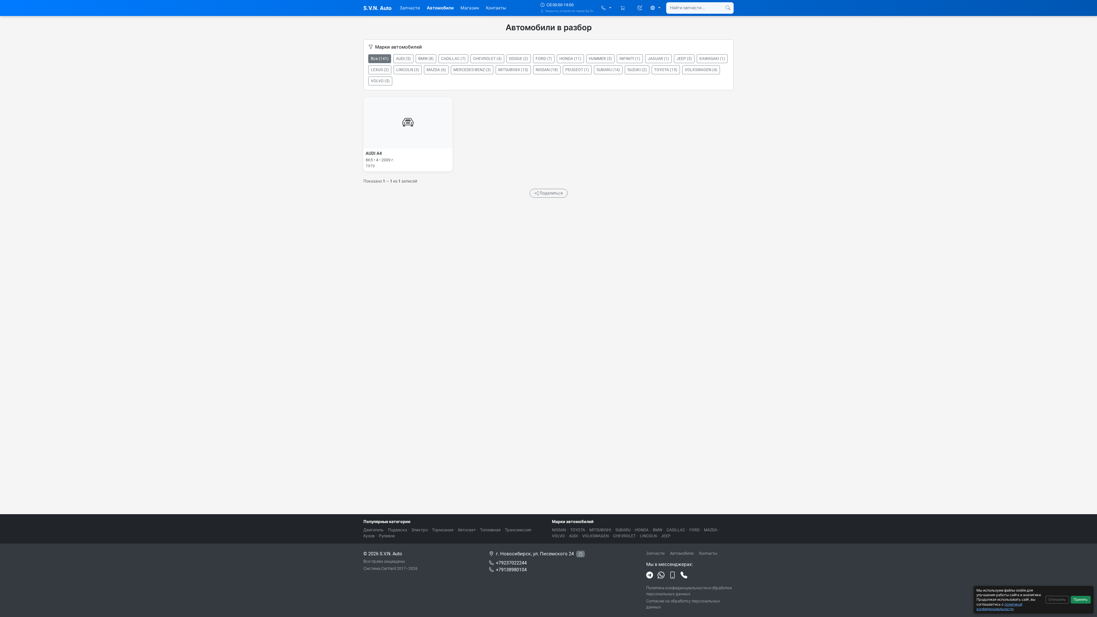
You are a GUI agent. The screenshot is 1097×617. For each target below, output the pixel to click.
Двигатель (373, 530)
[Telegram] (649, 575)
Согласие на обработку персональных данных (683, 604)
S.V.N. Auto (377, 8)
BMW (657, 530)
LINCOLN (648, 536)
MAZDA (710, 530)
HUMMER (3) (600, 58)
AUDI (573, 536)
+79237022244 (511, 563)
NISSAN (559, 530)
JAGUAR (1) (658, 58)
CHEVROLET (624, 536)
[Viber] (672, 575)
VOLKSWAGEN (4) (701, 69)
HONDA (641, 530)
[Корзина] (623, 8)
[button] (606, 8)
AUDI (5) (403, 58)
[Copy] (580, 554)
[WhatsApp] (661, 575)
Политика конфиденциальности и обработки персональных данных (689, 591)
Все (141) (380, 58)
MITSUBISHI (600, 530)
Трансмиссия (518, 530)
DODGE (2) (518, 58)
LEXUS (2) (380, 69)
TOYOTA (577, 530)
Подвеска (397, 530)
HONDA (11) (570, 58)
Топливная (490, 530)
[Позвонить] (683, 575)
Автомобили (440, 8)
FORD (694, 530)
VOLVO (558, 536)
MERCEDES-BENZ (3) (472, 69)
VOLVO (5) (380, 81)
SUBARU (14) (608, 69)
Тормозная (442, 530)
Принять (1081, 600)
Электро (419, 530)
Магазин (470, 8)
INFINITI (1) (629, 58)
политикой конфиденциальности (999, 606)
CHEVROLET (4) (487, 58)
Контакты (496, 8)
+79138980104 (511, 569)
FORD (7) (544, 58)
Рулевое (387, 536)
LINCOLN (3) (407, 69)
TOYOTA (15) (665, 69)
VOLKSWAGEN (595, 536)
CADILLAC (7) (453, 58)
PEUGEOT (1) (577, 69)
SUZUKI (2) (637, 69)
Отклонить (1057, 600)
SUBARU (622, 530)
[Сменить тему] (640, 8)
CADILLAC (675, 530)
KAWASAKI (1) (712, 58)
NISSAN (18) (547, 69)
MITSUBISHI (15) (513, 69)
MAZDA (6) (436, 69)
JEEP (665, 536)
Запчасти (410, 8)
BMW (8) (426, 58)
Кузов (369, 536)
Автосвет (467, 530)
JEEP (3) (684, 58)
